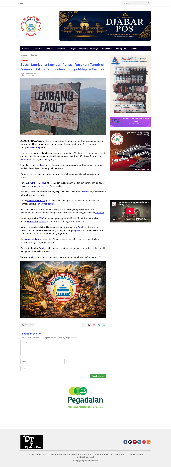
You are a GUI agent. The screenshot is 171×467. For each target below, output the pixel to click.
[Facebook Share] (84, 325)
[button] (148, 3)
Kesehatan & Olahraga (88, 48)
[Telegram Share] (99, 325)
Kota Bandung (41, 182)
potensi (42, 221)
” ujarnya (99, 212)
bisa (99, 156)
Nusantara (37, 48)
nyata (84, 191)
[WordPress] (139, 442)
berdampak (25, 159)
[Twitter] (130, 442)
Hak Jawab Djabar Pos (93, 454)
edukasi (95, 248)
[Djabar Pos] (31, 25)
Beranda (25, 48)
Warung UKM (121, 48)
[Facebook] (125, 442)
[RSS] (149, 442)
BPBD (31, 182)
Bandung (35, 147)
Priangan (49, 48)
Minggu (42, 186)
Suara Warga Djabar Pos (49, 454)
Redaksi (133, 48)
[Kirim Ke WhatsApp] (104, 325)
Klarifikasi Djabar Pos (72, 454)
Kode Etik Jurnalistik (85, 457)
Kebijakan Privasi (113, 454)
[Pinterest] (135, 442)
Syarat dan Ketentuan (132, 454)
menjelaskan (32, 221)
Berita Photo (107, 48)
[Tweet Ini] (89, 325)
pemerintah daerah (45, 203)
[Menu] (22, 3)
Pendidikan (60, 48)
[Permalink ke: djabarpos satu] (22, 74)
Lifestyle (72, 48)
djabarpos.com (91, 461)
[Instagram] (144, 442)
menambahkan (32, 239)
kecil (39, 165)
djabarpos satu (31, 74)
